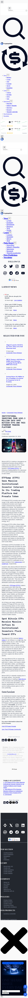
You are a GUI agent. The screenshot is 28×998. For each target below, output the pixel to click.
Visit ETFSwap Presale (9, 726)
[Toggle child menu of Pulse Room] (11, 101)
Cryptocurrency (8, 852)
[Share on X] (9, 741)
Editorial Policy (8, 902)
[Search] (26, 10)
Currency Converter (10, 913)
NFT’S (9, 239)
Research (9, 109)
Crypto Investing (9, 870)
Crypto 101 (7, 868)
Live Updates (18, 300)
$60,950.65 (22, 679)
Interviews (9, 107)
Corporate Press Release (14, 353)
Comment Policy (9, 905)
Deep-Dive (9, 103)
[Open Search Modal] (14, 41)
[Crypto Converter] (14, 207)
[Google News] (14, 281)
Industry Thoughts (12, 105)
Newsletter (6, 116)
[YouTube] (23, 274)
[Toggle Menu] (2, 2)
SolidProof (5, 564)
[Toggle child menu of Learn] (7, 90)
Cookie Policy (8, 903)
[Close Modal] (9, 8)
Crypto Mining (8, 871)
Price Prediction (8, 854)
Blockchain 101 (8, 866)
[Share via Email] (12, 741)
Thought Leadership (12, 111)
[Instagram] (17, 267)
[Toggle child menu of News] (7, 75)
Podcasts (6, 859)
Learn (5, 90)
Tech (8, 81)
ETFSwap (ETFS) (13, 468)
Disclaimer (24, 126)
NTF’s (8, 96)
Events (6, 887)
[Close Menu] (2, 210)
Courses (9, 92)
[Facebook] (17, 274)
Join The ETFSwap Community (11, 729)
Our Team (7, 884)
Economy (9, 83)
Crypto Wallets (8, 873)
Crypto (8, 79)
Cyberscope (18, 562)
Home (3, 412)
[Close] (2, 996)
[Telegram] (11, 274)
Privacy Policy (8, 900)
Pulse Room (7, 101)
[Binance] (5, 267)
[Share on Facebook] (15, 741)
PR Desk (8, 431)
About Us (6, 882)
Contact (6, 886)
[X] (11, 267)
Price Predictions (8, 114)
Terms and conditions (10, 907)
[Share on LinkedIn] (3, 741)
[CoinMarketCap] (5, 274)
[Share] (25, 986)
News (5, 75)
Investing (9, 94)
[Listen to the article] (25, 990)
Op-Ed (8, 85)
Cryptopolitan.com (11, 754)
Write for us (7, 889)
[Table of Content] (25, 994)
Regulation (9, 88)
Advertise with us (9, 891)
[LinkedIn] (23, 267)
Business (9, 77)
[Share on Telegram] (6, 741)
